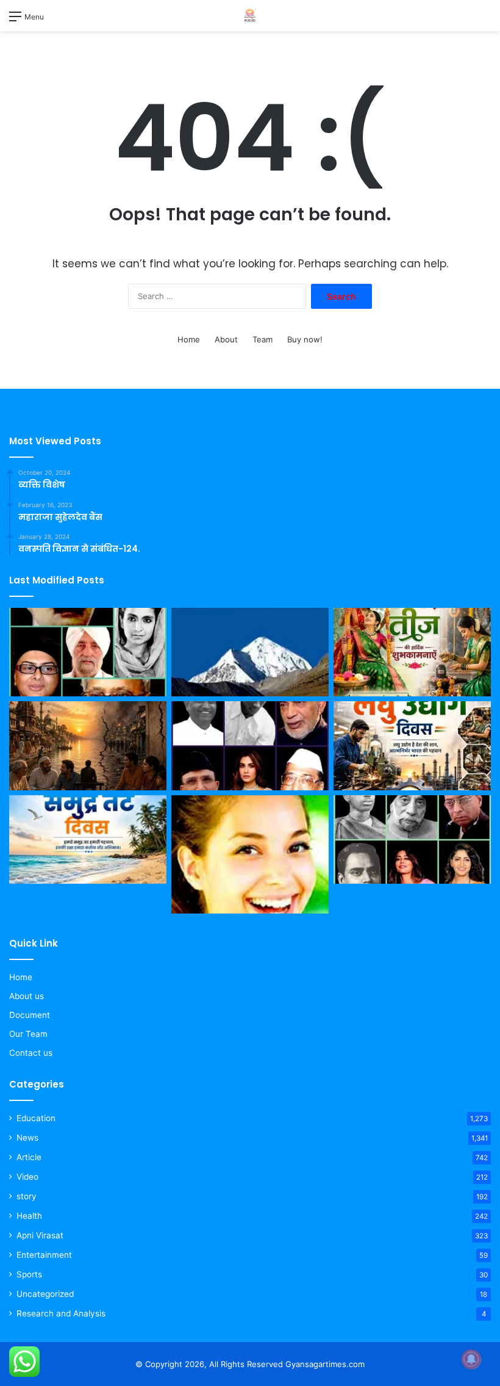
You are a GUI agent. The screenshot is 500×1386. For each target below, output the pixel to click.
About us (26, 996)
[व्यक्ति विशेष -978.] (87, 652)
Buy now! (305, 339)
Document (29, 1015)
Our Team (28, 1034)
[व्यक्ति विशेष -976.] (250, 745)
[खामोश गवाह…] (87, 745)
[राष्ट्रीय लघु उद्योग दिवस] (412, 745)
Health (29, 1216)
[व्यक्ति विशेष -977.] (412, 839)
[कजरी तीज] (412, 652)
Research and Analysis (60, 1313)
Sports (29, 1274)
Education (35, 1118)
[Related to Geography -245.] (250, 652)
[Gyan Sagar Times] (250, 16)
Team (262, 339)
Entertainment (44, 1255)
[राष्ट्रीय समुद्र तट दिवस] (87, 839)
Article (28, 1157)
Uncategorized (45, 1294)
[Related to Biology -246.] (250, 854)
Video (27, 1177)
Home (188, 339)
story (26, 1196)
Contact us (30, 1053)
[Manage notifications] (471, 1359)
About (226, 339)
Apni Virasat (39, 1235)
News (27, 1137)
